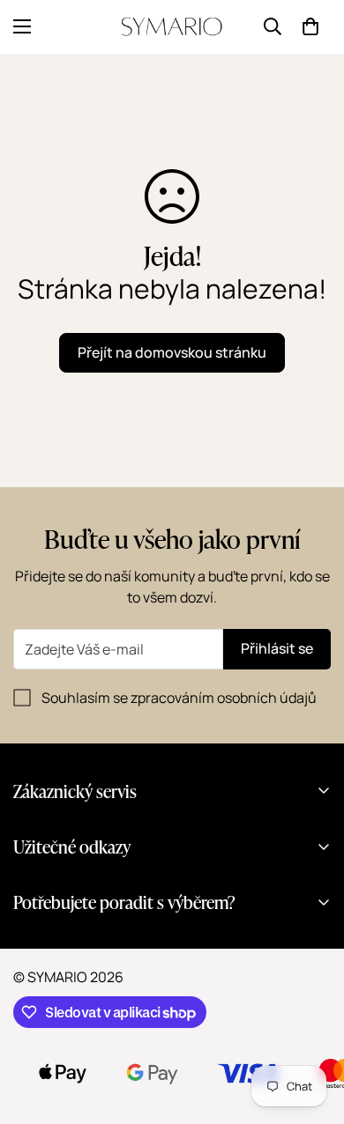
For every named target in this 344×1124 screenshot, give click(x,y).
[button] (310, 26)
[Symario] (172, 27)
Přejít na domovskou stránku (172, 352)
